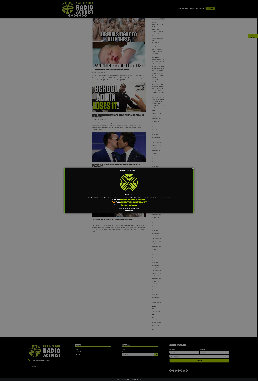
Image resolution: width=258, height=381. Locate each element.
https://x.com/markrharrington (129, 205)
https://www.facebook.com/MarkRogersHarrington (133, 201)
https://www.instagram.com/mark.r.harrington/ (133, 199)
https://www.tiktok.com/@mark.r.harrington (132, 204)
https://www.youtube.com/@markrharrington (132, 202)
